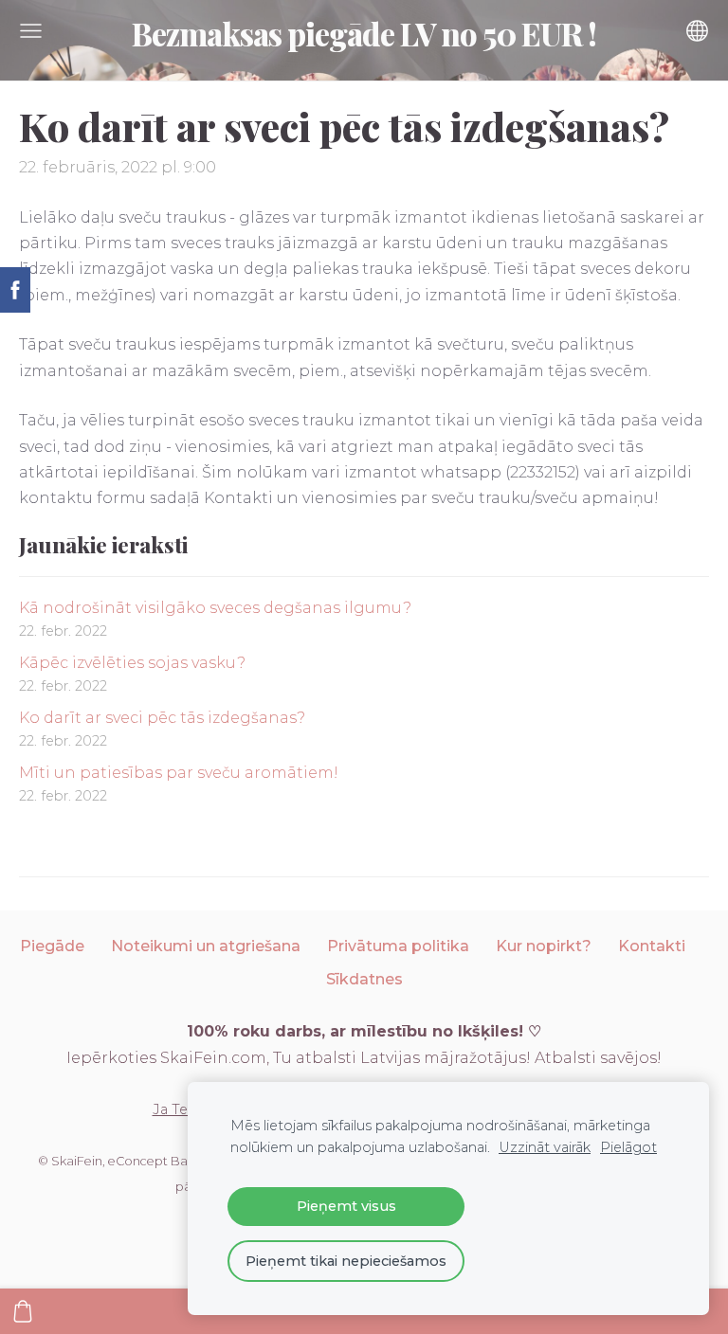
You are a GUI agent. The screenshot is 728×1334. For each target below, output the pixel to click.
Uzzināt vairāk (545, 1147)
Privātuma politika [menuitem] (398, 946)
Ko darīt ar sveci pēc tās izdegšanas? (162, 718)
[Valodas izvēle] (697, 31)
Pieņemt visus (346, 1206)
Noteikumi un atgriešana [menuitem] (205, 946)
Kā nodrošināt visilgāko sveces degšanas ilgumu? (215, 608)
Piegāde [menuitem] (52, 946)
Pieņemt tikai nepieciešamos (346, 1261)
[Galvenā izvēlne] (31, 31)
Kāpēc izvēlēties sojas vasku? (132, 663)
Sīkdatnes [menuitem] (364, 979)
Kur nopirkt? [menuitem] (544, 946)
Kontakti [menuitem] (651, 946)
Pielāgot (628, 1147)
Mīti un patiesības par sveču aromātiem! (178, 773)
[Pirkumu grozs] (23, 1311)
